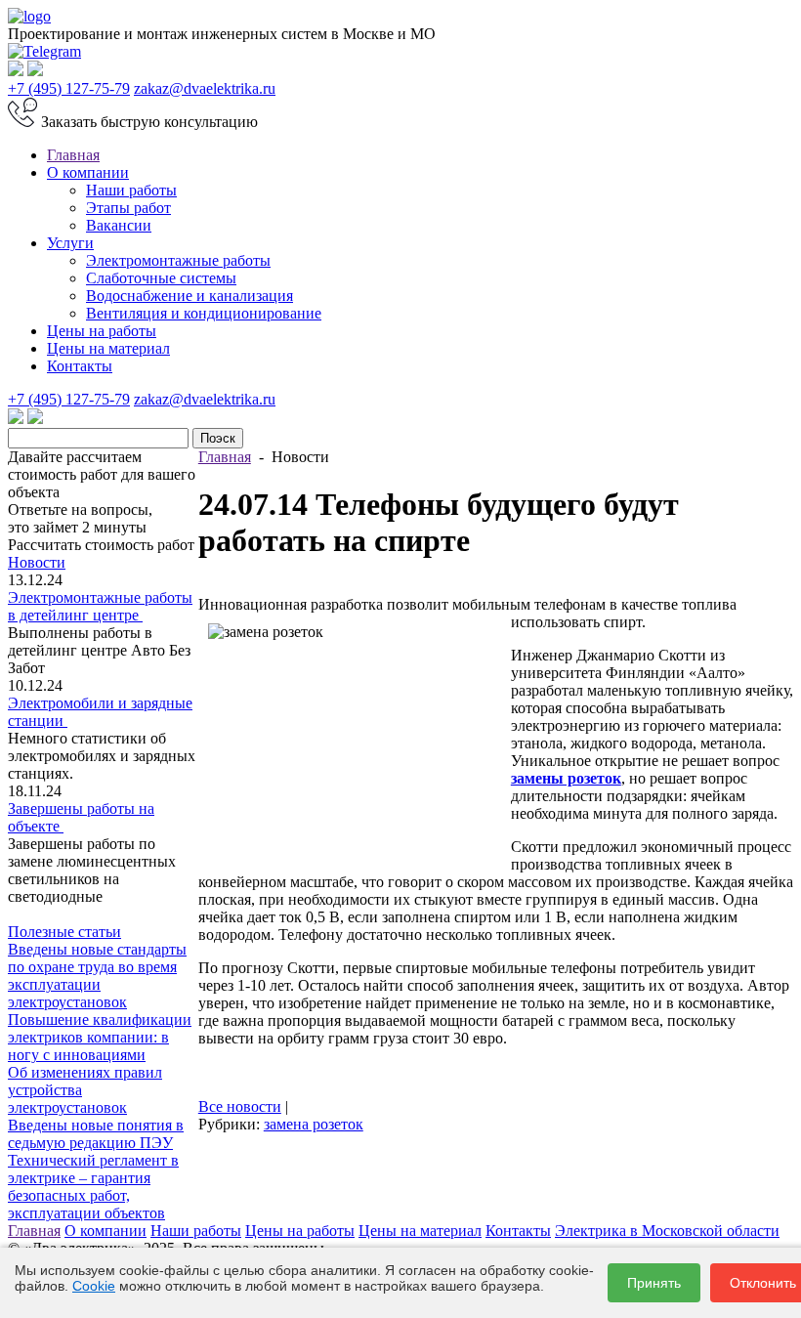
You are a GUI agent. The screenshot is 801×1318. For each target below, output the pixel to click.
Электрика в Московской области (667, 1230)
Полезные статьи (64, 931)
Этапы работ (128, 207)
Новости (36, 562)
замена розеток (313, 1124)
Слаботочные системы (161, 278)
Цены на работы (101, 330)
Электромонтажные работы (178, 260)
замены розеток (566, 778)
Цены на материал (108, 348)
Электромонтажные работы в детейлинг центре (100, 606)
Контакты (79, 366)
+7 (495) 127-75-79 (69, 88)
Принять (654, 1283)
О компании (88, 172)
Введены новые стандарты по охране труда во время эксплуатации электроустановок (97, 975)
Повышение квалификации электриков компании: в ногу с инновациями (99, 1037)
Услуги (70, 242)
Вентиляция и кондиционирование (203, 313)
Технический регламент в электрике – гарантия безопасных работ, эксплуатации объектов (93, 1186)
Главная (73, 155)
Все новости (239, 1106)
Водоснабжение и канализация (189, 295)
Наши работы (131, 190)
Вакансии (118, 225)
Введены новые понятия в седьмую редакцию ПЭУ (96, 1134)
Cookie (93, 1286)
